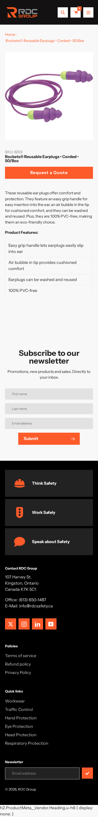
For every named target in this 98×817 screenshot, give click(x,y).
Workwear (15, 701)
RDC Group (27, 789)
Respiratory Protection (26, 743)
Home (10, 34)
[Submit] (87, 773)
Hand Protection (21, 718)
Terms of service (20, 655)
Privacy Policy (18, 672)
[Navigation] (88, 12)
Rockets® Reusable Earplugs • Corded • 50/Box (45, 40)
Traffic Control (19, 709)
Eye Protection (19, 726)
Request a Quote (49, 172)
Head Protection (20, 734)
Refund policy (18, 664)
